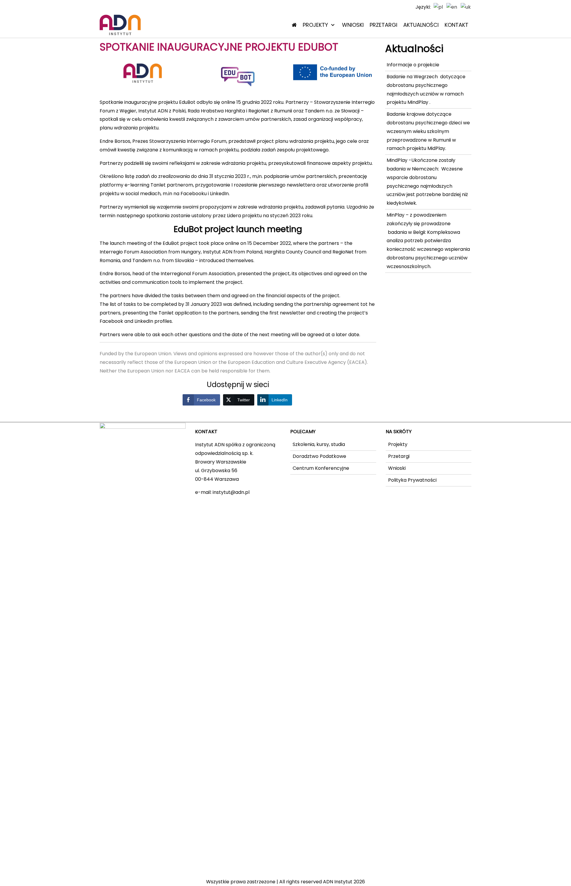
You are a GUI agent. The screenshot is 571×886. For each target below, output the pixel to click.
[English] (452, 7)
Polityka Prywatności (412, 480)
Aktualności (421, 25)
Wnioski (353, 25)
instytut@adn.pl (231, 492)
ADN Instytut (337, 881)
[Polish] (438, 7)
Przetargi (383, 25)
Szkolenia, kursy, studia (319, 444)
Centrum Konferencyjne (321, 468)
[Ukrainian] (466, 7)
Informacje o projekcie (413, 64)
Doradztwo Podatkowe (319, 456)
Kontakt (456, 25)
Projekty (315, 25)
